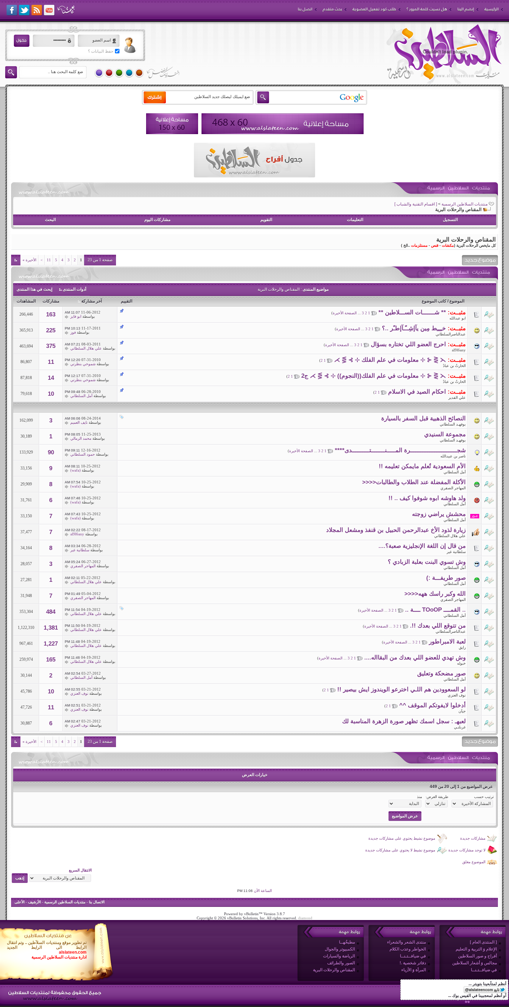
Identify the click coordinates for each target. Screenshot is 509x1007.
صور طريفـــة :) (446, 578)
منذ (419, 797)
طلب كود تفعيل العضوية (374, 9)
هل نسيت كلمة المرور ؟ (427, 9)
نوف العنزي (457, 695)
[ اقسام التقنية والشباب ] (415, 204)
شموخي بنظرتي (83, 364)
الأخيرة (29, 260)
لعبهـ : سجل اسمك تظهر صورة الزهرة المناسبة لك (404, 721)
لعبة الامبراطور (447, 641)
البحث (50, 219)
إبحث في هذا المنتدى (34, 289)
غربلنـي (460, 727)
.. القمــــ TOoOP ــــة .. (435, 609)
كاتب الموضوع (434, 301)
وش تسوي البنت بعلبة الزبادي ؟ (427, 562)
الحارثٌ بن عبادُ (454, 366)
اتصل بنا (305, 9)
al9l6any (459, 350)
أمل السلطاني (81, 396)
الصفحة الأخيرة (345, 313)
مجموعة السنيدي (445, 434)
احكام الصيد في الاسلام (417, 391)
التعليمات (355, 219)
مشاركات (51, 301)
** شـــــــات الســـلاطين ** (412, 312)
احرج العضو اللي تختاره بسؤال (408, 344)
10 (51, 394)
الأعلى (20, 902)
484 (50, 611)
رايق (462, 647)
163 (50, 314)
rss (37, 10)
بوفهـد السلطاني (453, 424)
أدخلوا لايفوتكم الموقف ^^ (432, 705)
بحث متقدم (332, 9)
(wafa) (75, 470)
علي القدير (457, 397)
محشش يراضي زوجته (439, 514)
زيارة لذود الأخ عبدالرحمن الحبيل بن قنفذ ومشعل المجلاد (396, 530)
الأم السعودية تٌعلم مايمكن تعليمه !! (422, 466)
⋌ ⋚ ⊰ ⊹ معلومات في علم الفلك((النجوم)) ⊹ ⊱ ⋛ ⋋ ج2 (373, 376)
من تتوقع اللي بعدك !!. (438, 625)
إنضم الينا (465, 9)
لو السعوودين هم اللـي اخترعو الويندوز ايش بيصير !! (401, 689)
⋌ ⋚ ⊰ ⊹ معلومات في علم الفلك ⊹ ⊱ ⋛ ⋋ (390, 360)
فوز (73, 332)
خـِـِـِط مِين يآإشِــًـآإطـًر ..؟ (414, 328)
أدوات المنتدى (74, 289)
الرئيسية (491, 9)
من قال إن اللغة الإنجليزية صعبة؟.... (422, 546)
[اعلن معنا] (283, 123)
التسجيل (450, 219)
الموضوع (456, 301)
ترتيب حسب (484, 797)
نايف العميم (79, 422)
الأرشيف (34, 902)
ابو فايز (75, 316)
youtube (49, 10)
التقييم (126, 301)
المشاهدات (26, 301)
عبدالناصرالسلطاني (451, 334)
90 (51, 452)
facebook (12, 10)
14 (51, 378)
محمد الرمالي (80, 438)
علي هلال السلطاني (86, 348)
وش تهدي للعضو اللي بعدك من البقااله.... (415, 657)
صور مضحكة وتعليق (441, 673)
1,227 (51, 643)
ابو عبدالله (457, 318)
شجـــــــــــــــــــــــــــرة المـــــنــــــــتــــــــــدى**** (400, 450)
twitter (24, 10)
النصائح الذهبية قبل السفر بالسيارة (423, 418)
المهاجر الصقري (453, 488)
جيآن (462, 711)
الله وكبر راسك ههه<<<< (435, 593)
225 (50, 330)
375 (50, 346)
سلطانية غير (456, 552)
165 (50, 659)
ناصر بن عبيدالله (453, 456)
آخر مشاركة (91, 301)
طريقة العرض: (437, 797)
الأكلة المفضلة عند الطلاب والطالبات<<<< (414, 482)
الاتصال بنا (97, 902)
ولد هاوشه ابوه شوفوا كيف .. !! (427, 498)
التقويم (266, 219)
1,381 (51, 627)
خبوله (461, 663)
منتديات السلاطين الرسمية (464, 204)
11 (49, 260)
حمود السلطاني (82, 454)
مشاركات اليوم (157, 219)
